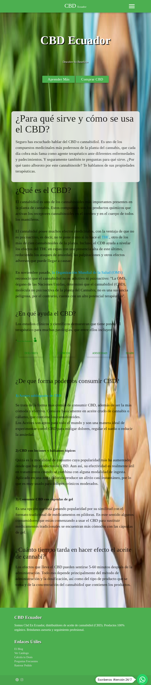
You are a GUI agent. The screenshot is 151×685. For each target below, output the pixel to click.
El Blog (18, 649)
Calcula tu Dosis (23, 657)
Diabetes (102, 352)
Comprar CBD (92, 79)
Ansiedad (68, 352)
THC (105, 237)
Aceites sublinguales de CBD (38, 396)
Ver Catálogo (21, 653)
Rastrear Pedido (23, 665)
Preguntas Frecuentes (26, 661)
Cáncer (33, 352)
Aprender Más (58, 79)
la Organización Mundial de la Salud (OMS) (87, 272)
